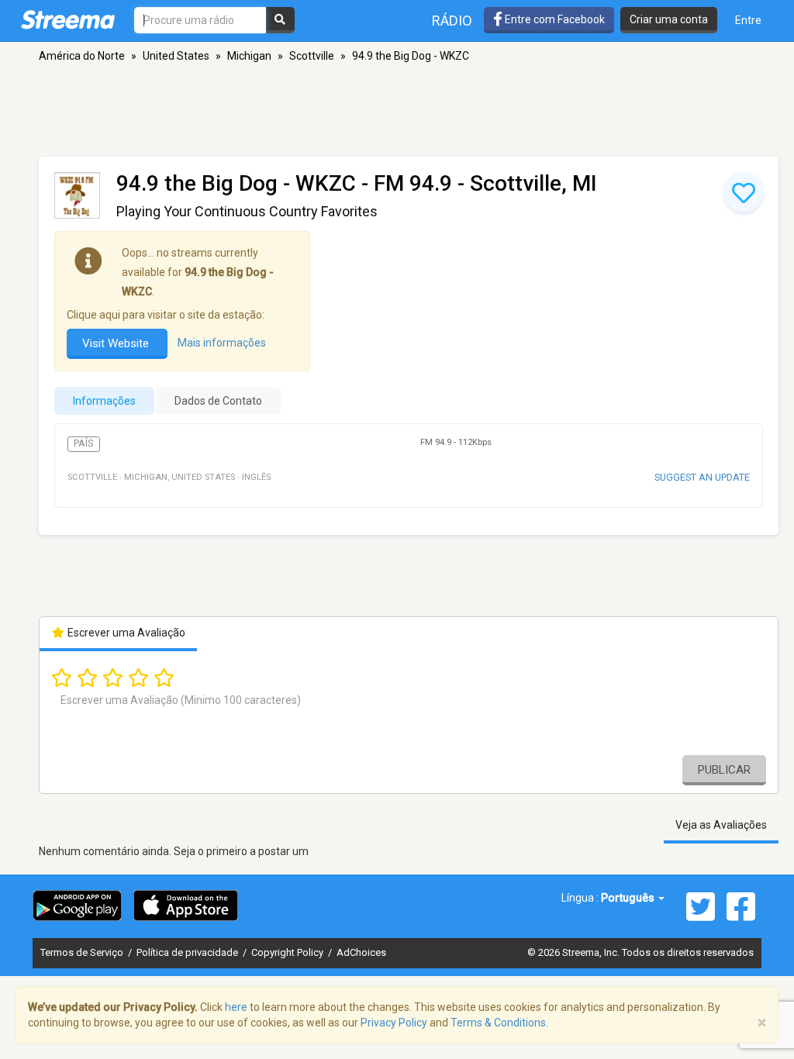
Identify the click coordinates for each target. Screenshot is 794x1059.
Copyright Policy (288, 952)
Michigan (249, 56)
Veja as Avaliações (721, 825)
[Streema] (68, 19)
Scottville (311, 56)
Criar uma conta (669, 19)
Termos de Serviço (83, 952)
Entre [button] (748, 20)
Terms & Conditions (498, 1022)
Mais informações (222, 342)
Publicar (724, 770)
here (236, 1007)
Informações (104, 401)
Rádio (452, 20)
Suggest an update (702, 477)
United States (176, 56)
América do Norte (82, 56)
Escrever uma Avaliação (125, 632)
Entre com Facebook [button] (553, 19)
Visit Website (117, 343)
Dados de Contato (218, 401)
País (83, 443)
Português (629, 898)
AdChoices (361, 952)
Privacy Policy (394, 1022)
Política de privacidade (188, 952)
